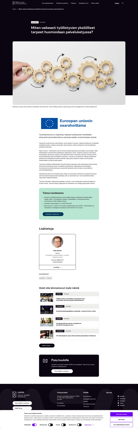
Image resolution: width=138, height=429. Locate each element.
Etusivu (14, 9)
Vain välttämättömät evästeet (121, 424)
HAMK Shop (18, 408)
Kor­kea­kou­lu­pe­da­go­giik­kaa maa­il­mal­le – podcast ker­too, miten (76, 311)
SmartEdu (42, 278)
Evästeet (85, 401)
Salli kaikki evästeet (121, 414)
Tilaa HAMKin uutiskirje (61, 371)
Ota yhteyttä (60, 403)
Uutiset (35, 22)
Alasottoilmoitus (87, 396)
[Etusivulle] (20, 3)
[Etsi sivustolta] (123, 3)
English (117, 3)
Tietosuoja (86, 406)
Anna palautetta (61, 405)
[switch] (50, 425)
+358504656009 (57, 262)
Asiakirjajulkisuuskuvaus (89, 399)
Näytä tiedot (88, 425)
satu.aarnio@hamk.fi (57, 260)
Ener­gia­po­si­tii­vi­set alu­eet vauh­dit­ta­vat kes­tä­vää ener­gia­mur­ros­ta (68, 324)
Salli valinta (121, 419)
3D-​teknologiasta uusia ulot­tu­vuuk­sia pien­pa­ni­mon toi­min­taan (76, 336)
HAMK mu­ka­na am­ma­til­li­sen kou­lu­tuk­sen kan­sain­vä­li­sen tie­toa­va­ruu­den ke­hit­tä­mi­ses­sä (70, 299)
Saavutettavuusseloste (89, 404)
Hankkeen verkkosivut (52, 214)
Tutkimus (49, 278)
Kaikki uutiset (46, 345)
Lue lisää (56, 267)
